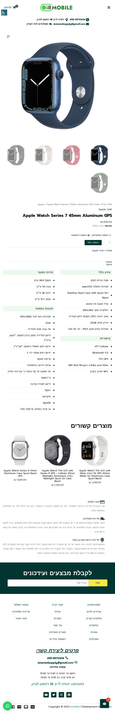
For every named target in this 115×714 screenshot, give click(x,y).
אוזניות (94, 632)
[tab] (109, 264)
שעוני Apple (105, 209)
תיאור (109, 264)
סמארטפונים (93, 605)
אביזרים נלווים (94, 611)
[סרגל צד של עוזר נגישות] (4, 13)
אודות (57, 611)
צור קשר (57, 625)
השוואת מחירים (58, 639)
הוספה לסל (93, 242)
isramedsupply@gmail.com (69, 24)
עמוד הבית (107, 204)
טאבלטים (94, 639)
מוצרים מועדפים (57, 632)
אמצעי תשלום (21, 605)
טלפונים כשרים (94, 618)
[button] (8, 36)
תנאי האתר (21, 618)
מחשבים (93, 625)
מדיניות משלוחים (21, 611)
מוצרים (57, 618)
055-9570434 (77, 19)
